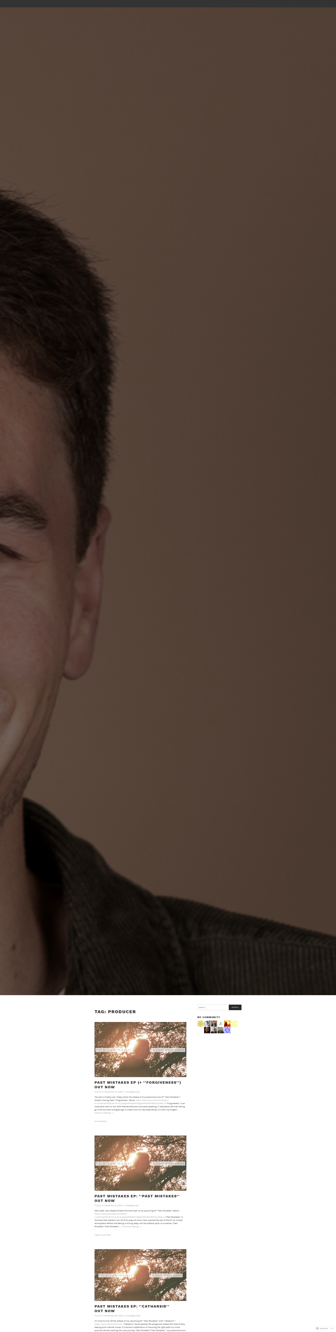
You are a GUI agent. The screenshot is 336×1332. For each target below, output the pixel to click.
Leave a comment (102, 1235)
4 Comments (100, 1121)
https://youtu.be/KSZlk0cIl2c (108, 1324)
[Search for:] (219, 1007)
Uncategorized (133, 1092)
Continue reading (104, 1113)
